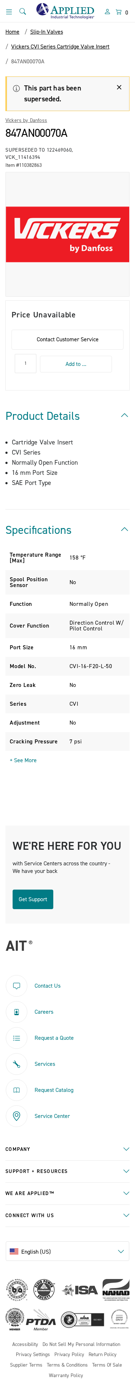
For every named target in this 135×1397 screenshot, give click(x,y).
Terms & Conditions (67, 1365)
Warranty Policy (66, 1376)
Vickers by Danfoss (26, 120)
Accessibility (25, 1345)
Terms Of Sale (107, 1365)
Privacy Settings (33, 1355)
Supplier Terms (26, 1365)
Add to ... (76, 364)
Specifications (38, 530)
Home (12, 31)
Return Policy (103, 1355)
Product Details (42, 416)
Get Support (33, 899)
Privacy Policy (69, 1355)
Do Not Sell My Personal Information (81, 1345)
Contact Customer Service (68, 339)
